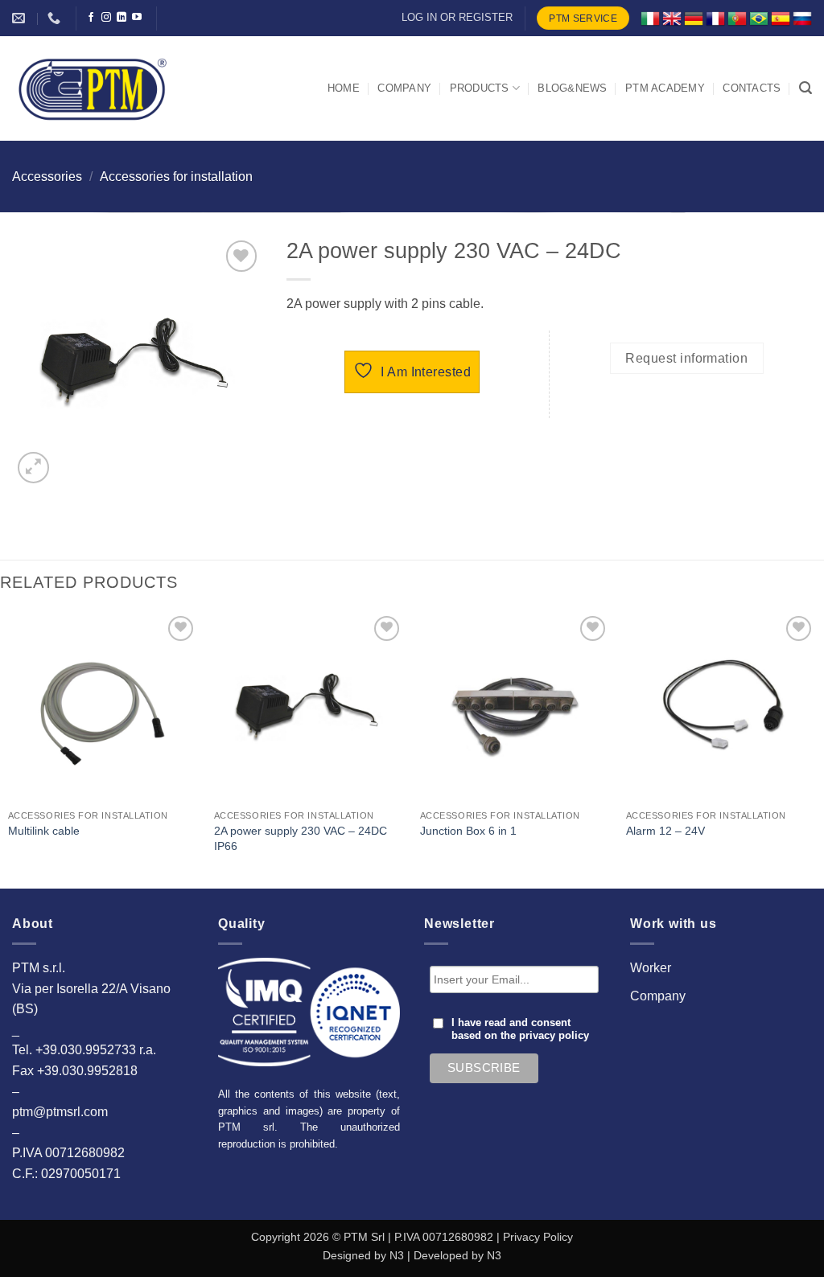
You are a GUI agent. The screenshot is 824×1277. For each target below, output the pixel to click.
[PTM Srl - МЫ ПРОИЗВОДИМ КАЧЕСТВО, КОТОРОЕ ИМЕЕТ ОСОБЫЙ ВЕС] (92, 88)
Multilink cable (44, 830)
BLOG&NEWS (572, 88)
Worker (650, 968)
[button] (805, 88)
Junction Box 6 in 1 (468, 830)
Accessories (47, 176)
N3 (396, 1255)
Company (658, 996)
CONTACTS (752, 88)
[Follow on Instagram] (106, 17)
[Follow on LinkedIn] (121, 17)
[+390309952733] (55, 18)
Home (344, 88)
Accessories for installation (176, 176)
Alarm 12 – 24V (665, 830)
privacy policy (554, 1035)
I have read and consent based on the (520, 1029)
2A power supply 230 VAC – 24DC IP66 (300, 838)
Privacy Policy (538, 1236)
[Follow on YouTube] (137, 17)
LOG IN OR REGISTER (457, 17)
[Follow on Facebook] (91, 17)
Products (479, 88)
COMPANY (404, 88)
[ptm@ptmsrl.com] (20, 18)
